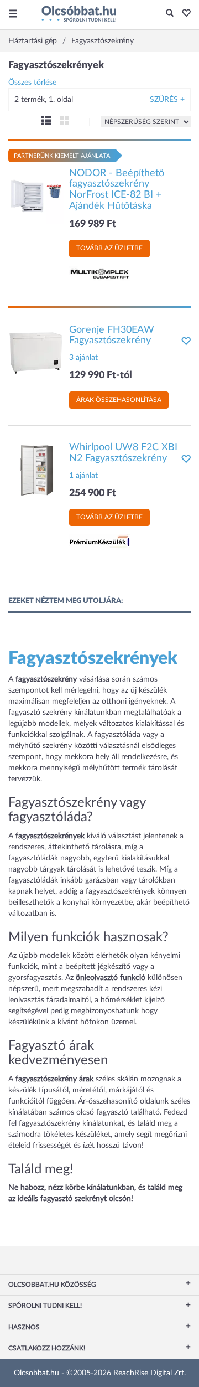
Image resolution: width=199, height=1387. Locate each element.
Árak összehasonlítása (118, 399)
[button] (183, 14)
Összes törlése (32, 82)
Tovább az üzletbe (109, 248)
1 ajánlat (83, 475)
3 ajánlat (83, 358)
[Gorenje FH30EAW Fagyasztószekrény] (36, 352)
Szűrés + (167, 100)
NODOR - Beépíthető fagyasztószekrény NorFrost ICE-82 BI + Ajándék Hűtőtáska (116, 189)
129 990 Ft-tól (100, 375)
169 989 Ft (92, 224)
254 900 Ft (92, 493)
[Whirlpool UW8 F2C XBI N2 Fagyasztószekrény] (36, 470)
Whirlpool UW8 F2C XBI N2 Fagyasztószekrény (123, 452)
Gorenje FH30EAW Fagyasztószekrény (111, 335)
